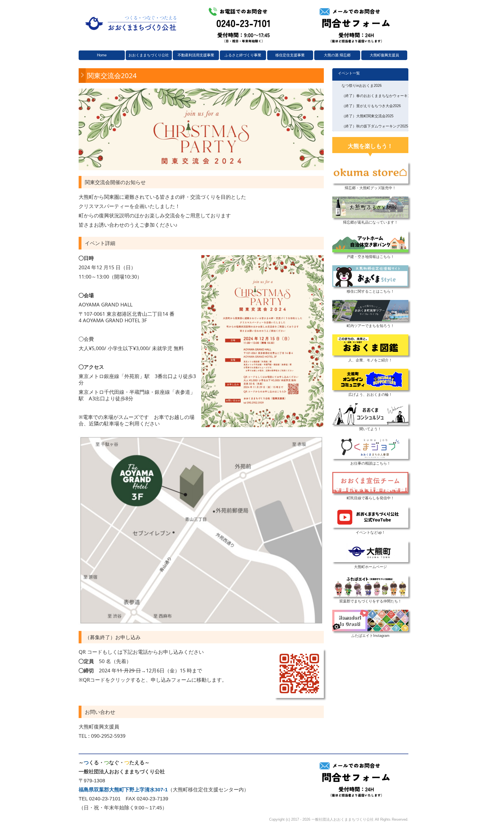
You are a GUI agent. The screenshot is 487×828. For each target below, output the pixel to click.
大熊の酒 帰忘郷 (337, 55)
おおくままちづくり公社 (149, 55)
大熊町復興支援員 (384, 55)
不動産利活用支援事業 (196, 55)
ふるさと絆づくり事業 (243, 55)
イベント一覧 (349, 73)
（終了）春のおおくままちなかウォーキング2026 (375, 96)
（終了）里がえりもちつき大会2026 (371, 106)
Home (102, 55)
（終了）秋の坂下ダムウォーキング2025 (375, 126)
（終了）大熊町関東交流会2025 (367, 116)
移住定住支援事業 (290, 55)
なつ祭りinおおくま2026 (362, 85)
